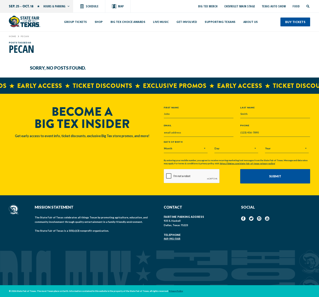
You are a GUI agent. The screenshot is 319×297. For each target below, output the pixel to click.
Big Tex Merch (208, 6)
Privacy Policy (176, 291)
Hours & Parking (54, 6)
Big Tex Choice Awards (128, 21)
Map (121, 6)
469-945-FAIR (172, 238)
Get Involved (186, 21)
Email (168, 125)
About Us (250, 21)
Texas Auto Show (274, 6)
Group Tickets (75, 21)
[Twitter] (251, 218)
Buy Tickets (295, 22)
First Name (171, 107)
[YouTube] (267, 218)
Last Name (247, 107)
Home (12, 36)
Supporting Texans (220, 21)
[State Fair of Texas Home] (24, 21)
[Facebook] (243, 218)
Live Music (161, 21)
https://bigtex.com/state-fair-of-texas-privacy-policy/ (247, 163)
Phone (244, 125)
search (308, 6)
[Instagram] (259, 218)
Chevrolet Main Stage (239, 6)
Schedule (92, 6)
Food (296, 6)
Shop (99, 21)
